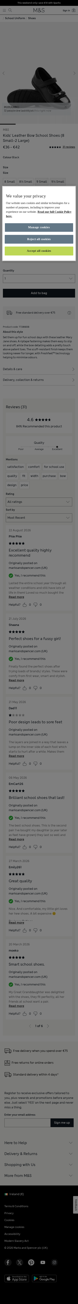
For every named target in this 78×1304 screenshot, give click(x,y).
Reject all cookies (39, 239)
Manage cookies (39, 227)
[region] (39, 223)
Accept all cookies (39, 251)
